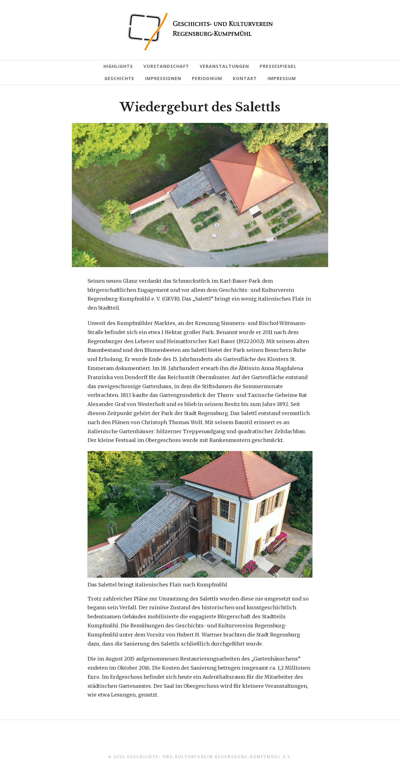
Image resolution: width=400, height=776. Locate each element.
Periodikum (207, 78)
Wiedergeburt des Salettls (200, 107)
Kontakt (245, 78)
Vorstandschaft (166, 66)
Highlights (118, 66)
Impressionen (163, 78)
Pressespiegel (278, 66)
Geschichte (119, 78)
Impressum (282, 78)
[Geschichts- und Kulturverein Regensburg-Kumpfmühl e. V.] (200, 32)
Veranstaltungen (224, 66)
